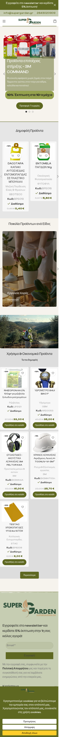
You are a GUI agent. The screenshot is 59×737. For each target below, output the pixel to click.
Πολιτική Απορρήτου (15, 668)
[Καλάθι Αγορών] (55, 21)
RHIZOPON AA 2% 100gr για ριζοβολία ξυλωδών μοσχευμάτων (14, 393)
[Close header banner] (55, 5)
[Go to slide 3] (33, 112)
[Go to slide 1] (26, 112)
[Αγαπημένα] (18, 156)
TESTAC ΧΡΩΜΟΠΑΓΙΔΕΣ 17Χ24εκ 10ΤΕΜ (14, 527)
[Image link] (29, 608)
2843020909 (46, 13)
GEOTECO (15, 194)
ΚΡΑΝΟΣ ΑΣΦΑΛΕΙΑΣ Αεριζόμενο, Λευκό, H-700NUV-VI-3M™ (45, 458)
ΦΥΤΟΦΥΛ (43, 183)
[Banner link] (29, 269)
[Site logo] (29, 21)
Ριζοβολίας (14, 403)
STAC (14, 543)
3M (14, 476)
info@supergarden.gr (18, 13)
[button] (4, 74)
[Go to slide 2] (29, 112)
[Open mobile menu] (4, 21)
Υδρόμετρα (44, 403)
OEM (44, 406)
